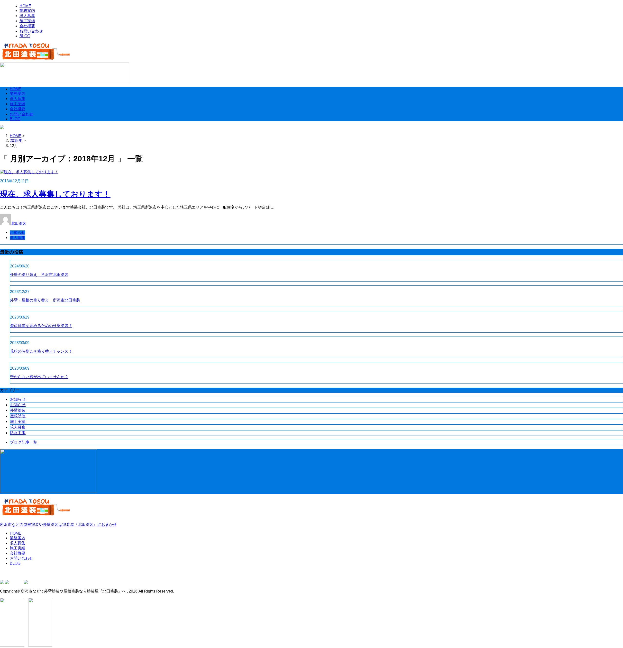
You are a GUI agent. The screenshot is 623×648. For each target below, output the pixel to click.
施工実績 (27, 21)
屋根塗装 (18, 416)
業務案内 (27, 11)
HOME (25, 6)
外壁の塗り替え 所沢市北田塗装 (39, 275)
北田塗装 (19, 223)
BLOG (24, 36)
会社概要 (27, 26)
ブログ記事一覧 (23, 442)
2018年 (16, 140)
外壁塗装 (18, 410)
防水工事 (18, 433)
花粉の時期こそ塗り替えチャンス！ (41, 351)
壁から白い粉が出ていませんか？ (39, 377)
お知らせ (17, 232)
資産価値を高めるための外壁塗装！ (41, 326)
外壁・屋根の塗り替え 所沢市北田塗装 (45, 300)
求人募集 (27, 16)
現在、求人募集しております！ (55, 194)
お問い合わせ (31, 31)
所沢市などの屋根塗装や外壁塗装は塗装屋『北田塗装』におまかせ (58, 524)
